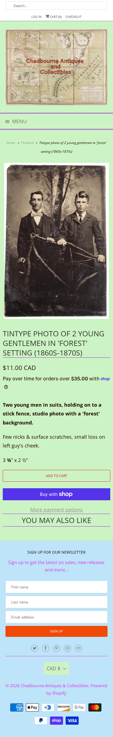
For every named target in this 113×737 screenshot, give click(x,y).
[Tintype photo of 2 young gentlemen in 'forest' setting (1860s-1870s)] (56, 241)
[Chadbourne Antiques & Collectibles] (56, 69)
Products (28, 142)
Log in (36, 17)
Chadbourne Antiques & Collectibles (54, 685)
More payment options (56, 509)
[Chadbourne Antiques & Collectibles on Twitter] (34, 648)
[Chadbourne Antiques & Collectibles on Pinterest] (56, 648)
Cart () (55, 17)
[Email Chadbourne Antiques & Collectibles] (78, 648)
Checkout (73, 17)
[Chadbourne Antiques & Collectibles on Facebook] (45, 648)
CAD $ (53, 668)
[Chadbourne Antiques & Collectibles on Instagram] (67, 648)
